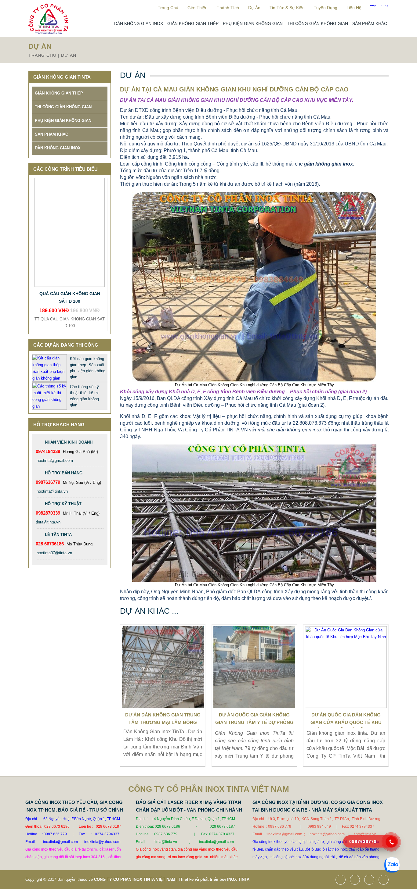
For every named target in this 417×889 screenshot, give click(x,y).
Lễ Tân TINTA (58, 534)
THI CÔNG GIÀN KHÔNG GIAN (317, 23)
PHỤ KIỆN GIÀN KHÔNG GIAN (253, 23)
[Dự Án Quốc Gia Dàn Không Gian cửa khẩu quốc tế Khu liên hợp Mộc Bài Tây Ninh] (346, 667)
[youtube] (385, 880)
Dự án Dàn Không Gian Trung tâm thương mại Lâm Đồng (163, 718)
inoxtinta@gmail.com (54, 460)
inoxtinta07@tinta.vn (54, 553)
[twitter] (356, 880)
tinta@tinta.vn (48, 522)
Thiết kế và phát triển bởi (202, 879)
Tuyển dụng (325, 7)
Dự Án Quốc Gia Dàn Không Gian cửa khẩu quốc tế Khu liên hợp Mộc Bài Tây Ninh (346, 720)
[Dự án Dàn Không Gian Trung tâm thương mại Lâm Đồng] (163, 667)
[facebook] (342, 880)
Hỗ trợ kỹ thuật (63, 504)
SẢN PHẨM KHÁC (369, 23)
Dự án (254, 7)
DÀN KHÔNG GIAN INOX (138, 23)
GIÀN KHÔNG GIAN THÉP (193, 23)
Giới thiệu (197, 7)
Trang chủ (168, 7)
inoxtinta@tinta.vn (52, 491)
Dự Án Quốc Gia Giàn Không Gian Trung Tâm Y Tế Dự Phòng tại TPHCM (254, 720)
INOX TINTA (238, 879)
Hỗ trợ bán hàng (63, 473)
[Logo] (48, 32)
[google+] (370, 880)
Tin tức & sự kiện (287, 7)
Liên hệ (353, 7)
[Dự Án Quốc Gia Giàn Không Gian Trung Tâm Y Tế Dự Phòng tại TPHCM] (254, 667)
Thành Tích (228, 7)
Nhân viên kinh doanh (68, 442)
